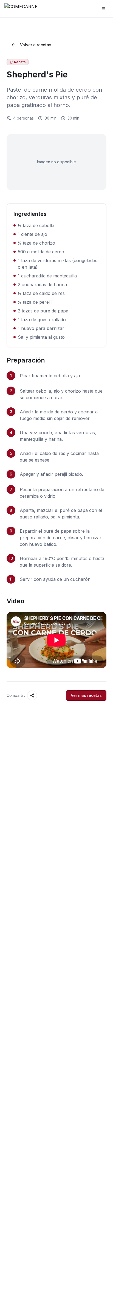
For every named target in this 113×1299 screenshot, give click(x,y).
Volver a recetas (35, 44)
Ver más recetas (86, 695)
